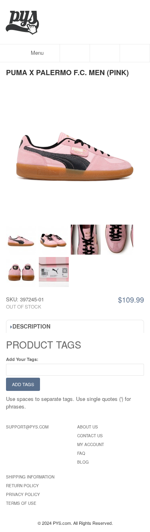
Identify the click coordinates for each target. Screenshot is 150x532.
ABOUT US (87, 427)
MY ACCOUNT (90, 444)
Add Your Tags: (22, 359)
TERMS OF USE (21, 503)
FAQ (81, 453)
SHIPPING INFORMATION (30, 477)
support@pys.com (27, 427)
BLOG (83, 462)
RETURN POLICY (22, 485)
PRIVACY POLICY (23, 494)
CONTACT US (90, 435)
